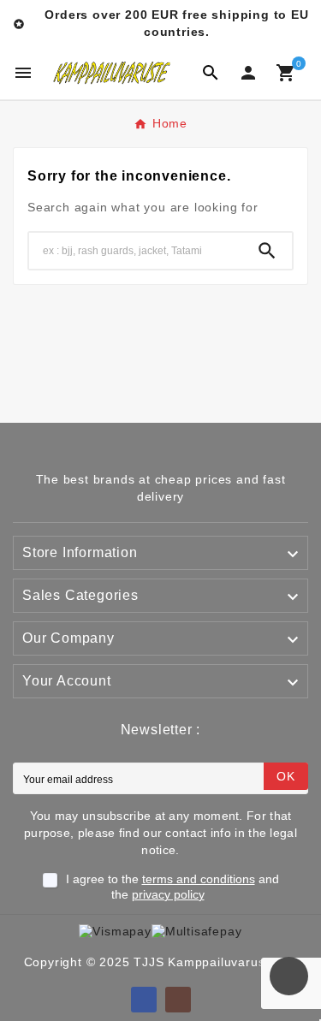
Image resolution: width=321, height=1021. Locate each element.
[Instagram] (178, 999)
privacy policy (168, 894)
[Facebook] (144, 999)
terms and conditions (198, 879)
